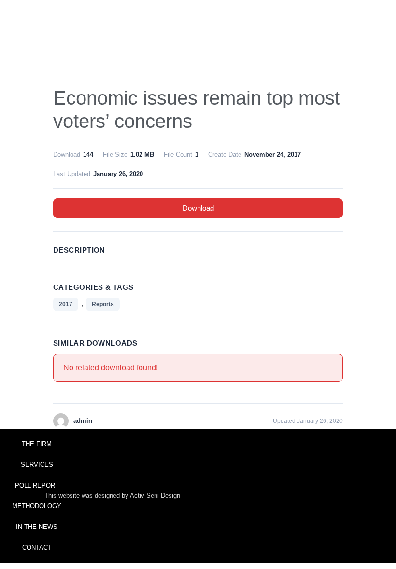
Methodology (36, 506)
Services (37, 464)
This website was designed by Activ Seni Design (112, 495)
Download (198, 208)
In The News (36, 526)
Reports (103, 304)
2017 (65, 304)
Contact (37, 547)
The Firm (37, 443)
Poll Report (37, 485)
